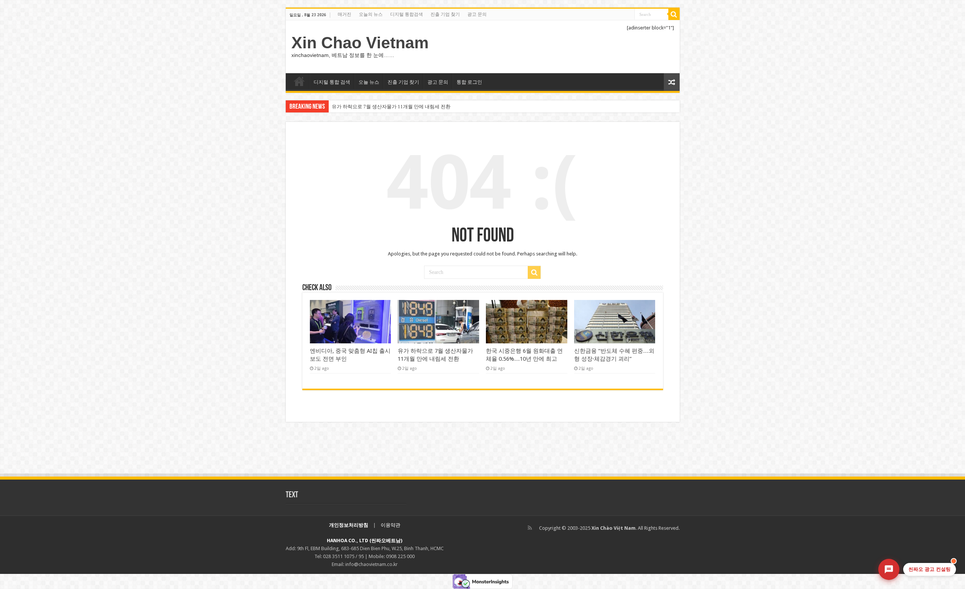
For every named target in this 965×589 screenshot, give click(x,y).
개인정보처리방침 (348, 525)
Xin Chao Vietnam (360, 43)
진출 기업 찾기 (445, 14)
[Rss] (530, 527)
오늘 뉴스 (368, 82)
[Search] (674, 14)
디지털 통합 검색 (332, 82)
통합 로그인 (469, 82)
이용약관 (390, 525)
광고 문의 (477, 14)
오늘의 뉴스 (371, 14)
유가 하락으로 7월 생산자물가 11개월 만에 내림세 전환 (391, 106)
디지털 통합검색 (406, 14)
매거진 (344, 14)
